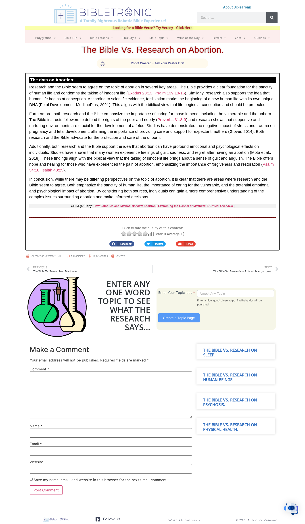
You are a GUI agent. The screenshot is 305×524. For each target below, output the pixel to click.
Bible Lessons (99, 38)
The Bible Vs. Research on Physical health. (230, 427)
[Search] (272, 17)
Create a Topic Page (179, 318)
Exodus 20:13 (140, 93)
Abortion (103, 256)
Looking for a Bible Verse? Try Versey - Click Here (152, 28)
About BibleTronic (237, 7)
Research (120, 256)
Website (36, 462)
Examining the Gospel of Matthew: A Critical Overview (195, 206)
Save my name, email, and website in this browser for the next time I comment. (100, 480)
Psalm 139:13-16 (170, 93)
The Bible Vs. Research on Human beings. (230, 377)
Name (36, 426)
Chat (238, 38)
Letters (217, 38)
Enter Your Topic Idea (176, 292)
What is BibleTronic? (184, 520)
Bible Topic (156, 38)
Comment (39, 369)
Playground (43, 38)
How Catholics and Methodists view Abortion (125, 206)
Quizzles (260, 38)
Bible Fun (71, 38)
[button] (121, 243)
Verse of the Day (188, 38)
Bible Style (129, 38)
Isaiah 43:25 (52, 170)
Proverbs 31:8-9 (171, 119)
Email (36, 444)
